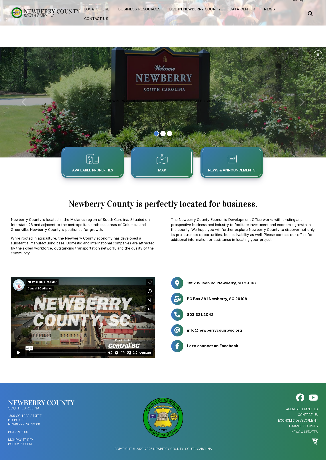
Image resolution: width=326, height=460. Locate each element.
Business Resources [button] (139, 9)
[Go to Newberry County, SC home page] (45, 12)
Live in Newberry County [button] (195, 9)
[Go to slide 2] (163, 133)
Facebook (300, 397)
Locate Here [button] (96, 9)
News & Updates (304, 432)
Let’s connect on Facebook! (213, 346)
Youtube (313, 397)
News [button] (269, 9)
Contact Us (308, 415)
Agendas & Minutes (302, 409)
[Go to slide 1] (156, 133)
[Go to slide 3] (169, 133)
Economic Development (298, 420)
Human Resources (303, 426)
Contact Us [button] (96, 18)
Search (310, 14)
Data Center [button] (242, 9)
